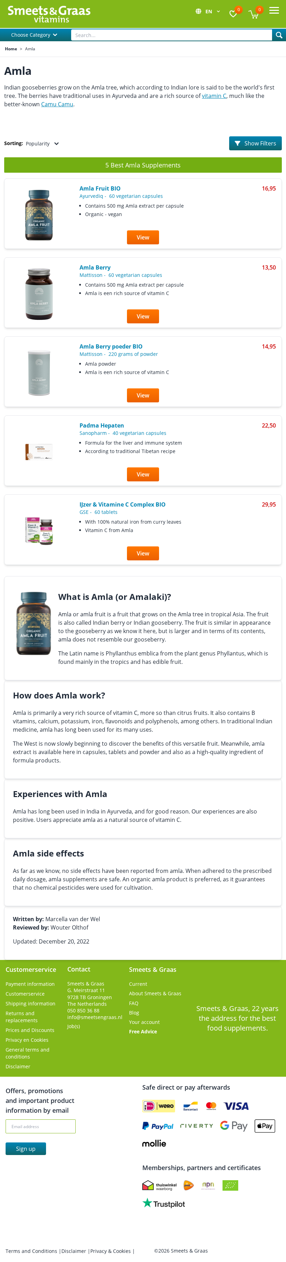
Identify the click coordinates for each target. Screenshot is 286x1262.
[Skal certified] (230, 1185)
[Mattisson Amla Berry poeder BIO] (39, 373)
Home (11, 49)
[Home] (49, 13)
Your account (144, 1022)
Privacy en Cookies (27, 1040)
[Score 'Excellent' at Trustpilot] (163, 1203)
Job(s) (73, 1026)
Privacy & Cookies (111, 1251)
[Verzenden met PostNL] (188, 1185)
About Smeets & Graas (155, 993)
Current (138, 984)
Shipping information (30, 1003)
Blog (134, 1012)
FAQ (133, 1003)
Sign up (26, 1149)
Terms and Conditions (32, 1251)
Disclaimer (18, 1066)
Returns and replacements (22, 1017)
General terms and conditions (28, 1053)
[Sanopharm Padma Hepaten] (39, 452)
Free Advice (143, 1031)
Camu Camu (57, 104)
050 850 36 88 (83, 1010)
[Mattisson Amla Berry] (39, 294)
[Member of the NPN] (208, 1185)
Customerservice (25, 993)
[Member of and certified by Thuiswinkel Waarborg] (159, 1185)
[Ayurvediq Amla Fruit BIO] (39, 215)
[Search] (279, 35)
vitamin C (214, 96)
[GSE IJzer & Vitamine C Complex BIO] (39, 531)
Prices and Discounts (30, 1030)
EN (209, 11)
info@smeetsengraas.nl (94, 1017)
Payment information (30, 984)
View (143, 237)
